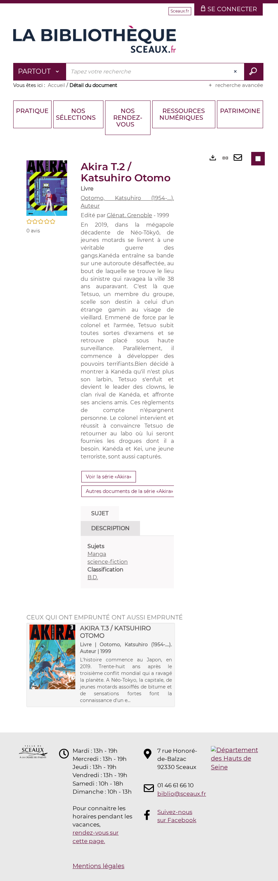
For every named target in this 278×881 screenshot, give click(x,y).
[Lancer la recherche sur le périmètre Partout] (253, 71)
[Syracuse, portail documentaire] (94, 39)
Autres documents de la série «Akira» (129, 491)
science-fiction (107, 562)
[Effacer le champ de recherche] (236, 71)
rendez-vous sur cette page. (96, 836)
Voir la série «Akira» (109, 477)
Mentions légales (98, 866)
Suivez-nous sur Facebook (176, 816)
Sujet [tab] (99, 513)
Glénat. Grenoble (129, 215)
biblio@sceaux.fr (177, 793)
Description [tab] (110, 528)
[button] (46, 188)
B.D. (92, 577)
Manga (96, 554)
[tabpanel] (127, 562)
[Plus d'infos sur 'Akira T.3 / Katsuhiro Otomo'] (52, 657)
